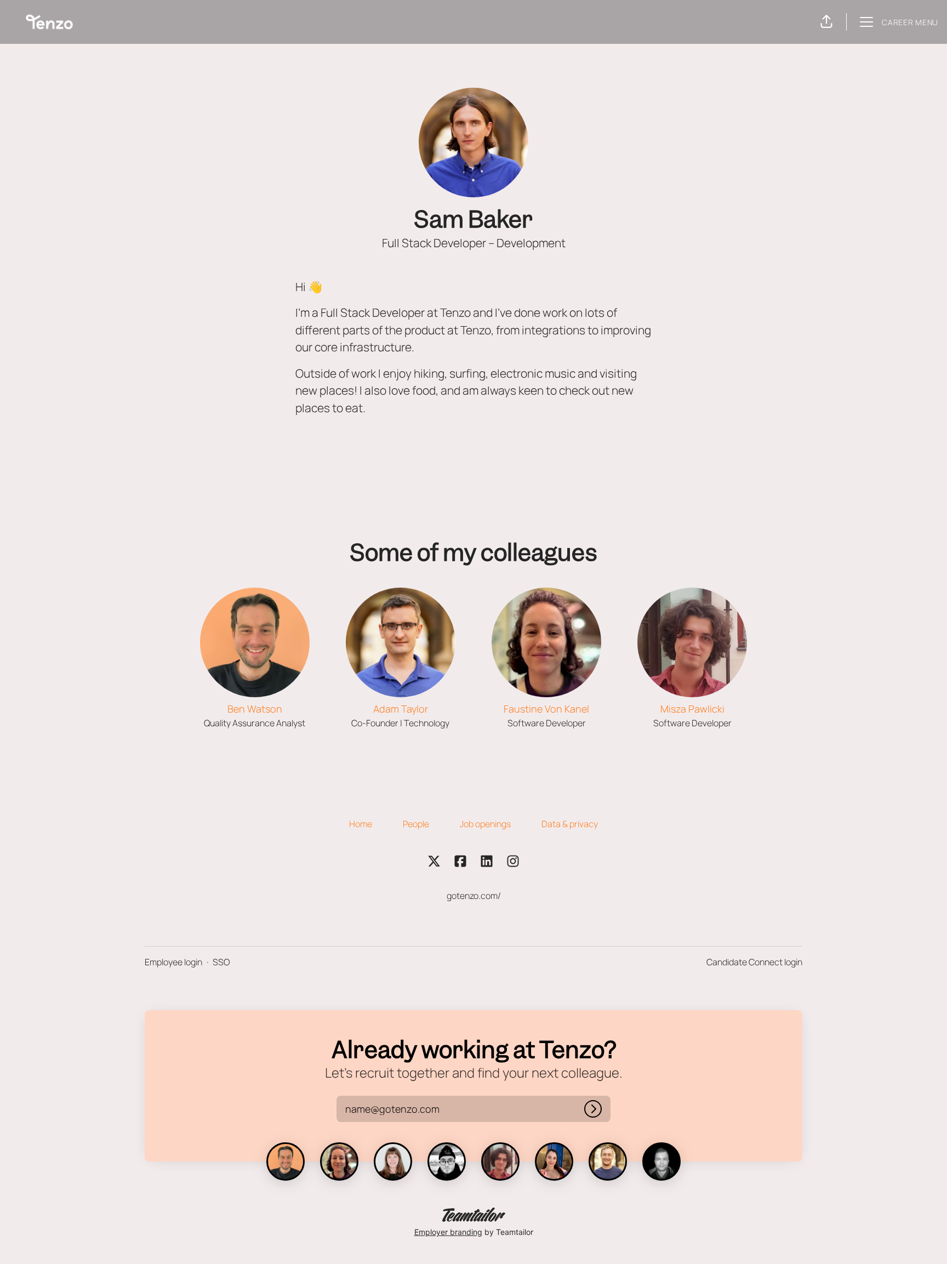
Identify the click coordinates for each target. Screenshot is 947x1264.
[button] (826, 22)
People (416, 824)
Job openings (485, 824)
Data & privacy (569, 824)
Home (360, 824)
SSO (221, 962)
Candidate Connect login (754, 962)
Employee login (173, 962)
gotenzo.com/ (474, 896)
